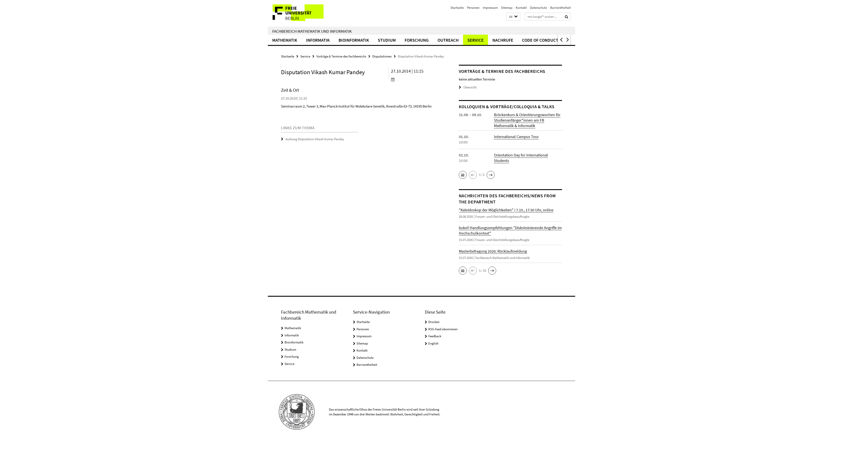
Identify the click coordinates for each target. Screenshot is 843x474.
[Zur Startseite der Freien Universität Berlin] (304, 13)
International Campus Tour (516, 136)
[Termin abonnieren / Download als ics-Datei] (416, 79)
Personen (473, 7)
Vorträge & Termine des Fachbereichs (341, 56)
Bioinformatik (354, 40)
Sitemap (506, 7)
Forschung (417, 40)
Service (475, 40)
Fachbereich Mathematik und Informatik (312, 31)
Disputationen (382, 56)
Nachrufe (502, 40)
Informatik (318, 40)
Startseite (457, 7)
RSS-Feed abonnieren (443, 329)
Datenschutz (538, 7)
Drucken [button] (434, 322)
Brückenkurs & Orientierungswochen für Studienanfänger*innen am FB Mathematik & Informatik (527, 120)
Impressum (490, 7)
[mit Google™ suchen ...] (566, 16)
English (433, 343)
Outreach (448, 40)
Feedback (434, 336)
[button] (513, 17)
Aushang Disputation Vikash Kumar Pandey (314, 139)
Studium (387, 40)
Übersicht (470, 87)
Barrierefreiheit (560, 7)
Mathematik (284, 40)
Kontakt (521, 7)
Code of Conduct (540, 40)
